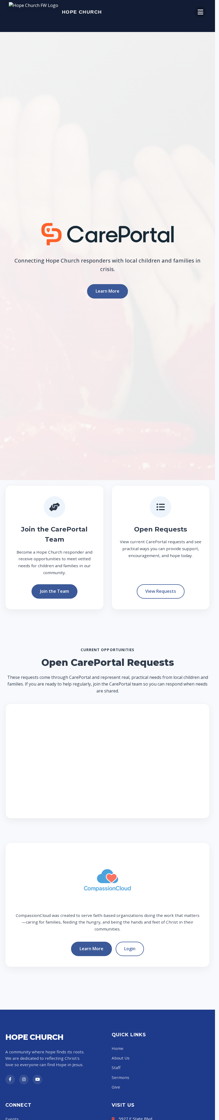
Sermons (120, 1077)
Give (116, 1087)
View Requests (160, 591)
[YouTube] (37, 1079)
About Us (121, 1058)
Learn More (107, 291)
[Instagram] (24, 1079)
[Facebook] (10, 1079)
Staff (116, 1067)
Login (129, 949)
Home (117, 1048)
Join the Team (54, 591)
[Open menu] (200, 12)
